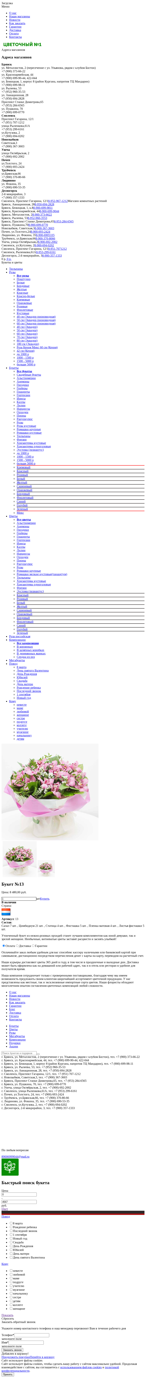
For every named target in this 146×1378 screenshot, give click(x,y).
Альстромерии (26, 378)
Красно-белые (26, 296)
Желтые (22, 289)
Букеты (14, 367)
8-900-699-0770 (38, 224)
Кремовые (23, 299)
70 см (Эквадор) (27, 337)
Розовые (22, 306)
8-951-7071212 (57, 248)
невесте (22, 704)
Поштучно (23, 279)
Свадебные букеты (29, 374)
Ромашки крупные (29, 429)
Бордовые (23, 286)
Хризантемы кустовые (31, 443)
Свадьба (22, 680)
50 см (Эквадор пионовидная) (36, 320)
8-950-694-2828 (44, 204)
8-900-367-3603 (44, 228)
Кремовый (23, 467)
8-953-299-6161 (46, 252)
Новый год (24, 697)
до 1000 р (23, 354)
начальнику (24, 735)
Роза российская (19, 636)
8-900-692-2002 (47, 242)
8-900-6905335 (45, 235)
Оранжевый (24, 490)
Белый (21, 478)
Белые (21, 282)
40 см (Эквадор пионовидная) (36, 316)
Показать (7, 1315)
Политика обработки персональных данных (30, 1130)
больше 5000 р (26, 364)
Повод (13, 663)
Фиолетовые (25, 309)
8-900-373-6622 (42, 214)
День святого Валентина (33, 670)
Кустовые (23, 313)
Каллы (21, 402)
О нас (13, 13)
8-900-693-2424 (40, 231)
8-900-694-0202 (44, 245)
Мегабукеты (17, 660)
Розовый (22, 474)
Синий (21, 501)
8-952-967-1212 (58, 201)
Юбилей (22, 677)
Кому (12, 701)
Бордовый (23, 493)
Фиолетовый (25, 497)
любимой (23, 711)
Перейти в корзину (42, 1357)
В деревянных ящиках (31, 653)
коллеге (22, 725)
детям (20, 738)
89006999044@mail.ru (15, 1156)
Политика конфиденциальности (22, 1118)
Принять (8, 1374)
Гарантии (15, 26)
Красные (22, 292)
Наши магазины (19, 16)
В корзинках (25, 646)
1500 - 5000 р (25, 361)
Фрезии (22, 439)
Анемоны (23, 381)
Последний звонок (29, 691)
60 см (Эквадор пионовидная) (36, 323)
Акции (13, 1046)
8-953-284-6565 (64, 221)
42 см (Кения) (25, 350)
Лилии (21, 405)
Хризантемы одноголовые (34, 446)
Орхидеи (22, 412)
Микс (20, 512)
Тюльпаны (16, 268)
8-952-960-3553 (37, 218)
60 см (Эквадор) (27, 333)
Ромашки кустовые (29, 432)
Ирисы (21, 398)
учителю (22, 728)
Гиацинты (23, 391)
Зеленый (22, 509)
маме (20, 708)
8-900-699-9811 (43, 207)
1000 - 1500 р (25, 357)
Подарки (15, 1043)
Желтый (22, 482)
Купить (44, 898)
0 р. (8, 259)
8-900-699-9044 (49, 211)
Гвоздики (23, 385)
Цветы (13, 516)
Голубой (22, 505)
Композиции (17, 639)
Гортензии (23, 395)
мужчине (23, 732)
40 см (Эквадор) (27, 326)
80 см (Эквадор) (27, 340)
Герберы (22, 388)
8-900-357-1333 (52, 255)
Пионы (21, 415)
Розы (12, 272)
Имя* (5, 1342)
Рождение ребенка (29, 687)
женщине (23, 714)
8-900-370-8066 (45, 238)
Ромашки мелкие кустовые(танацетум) (42, 574)
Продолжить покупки (16, 1357)
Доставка (15, 30)
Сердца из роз (26, 656)
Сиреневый (24, 486)
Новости (14, 19)
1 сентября (23, 694)
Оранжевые (24, 303)
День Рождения (27, 674)
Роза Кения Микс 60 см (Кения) (37, 347)
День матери (25, 684)
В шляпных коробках (30, 650)
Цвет (5, 1209)
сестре (21, 718)
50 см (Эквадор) (27, 330)
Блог (12, 1009)
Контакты (15, 36)
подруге (22, 721)
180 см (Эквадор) (28, 344)
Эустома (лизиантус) (30, 449)
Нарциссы (23, 408)
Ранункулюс (25, 419)
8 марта (21, 667)
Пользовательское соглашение (21, 1124)
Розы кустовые (26, 425)
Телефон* (8, 1335)
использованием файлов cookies (81, 1367)
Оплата (14, 33)
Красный (23, 471)
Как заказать (17, 23)
